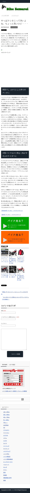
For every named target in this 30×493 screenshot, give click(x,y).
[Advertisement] (15, 69)
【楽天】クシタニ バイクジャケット (11, 214)
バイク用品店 (6, 456)
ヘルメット (6, 464)
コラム (5, 438)
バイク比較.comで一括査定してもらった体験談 (14, 391)
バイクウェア (14, 27)
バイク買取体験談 (8, 459)
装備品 (5, 475)
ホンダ (5, 467)
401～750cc (6, 417)
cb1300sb (5, 425)
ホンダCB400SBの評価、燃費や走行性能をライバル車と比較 (12, 260)
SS (4, 427)
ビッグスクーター (8, 462)
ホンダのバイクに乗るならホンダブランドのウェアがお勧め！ (20, 259)
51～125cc (6, 420)
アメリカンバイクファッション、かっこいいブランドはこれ (4, 259)
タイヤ (5, 443)
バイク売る (6, 454)
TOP (5, 15)
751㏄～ (5, 422)
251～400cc (6, 414)
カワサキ (5, 435)
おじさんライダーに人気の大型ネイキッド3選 (4, 275)
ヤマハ (5, 469)
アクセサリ (6, 430)
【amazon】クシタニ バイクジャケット (12, 210)
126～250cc (6, 412)
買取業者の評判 (7, 477)
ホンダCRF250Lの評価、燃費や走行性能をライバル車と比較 (20, 277)
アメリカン (6, 432)
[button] (15, 223)
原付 (4, 472)
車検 (4, 480)
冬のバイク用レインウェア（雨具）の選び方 (12, 275)
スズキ (5, 440)
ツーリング (6, 446)
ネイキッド (6, 448)
